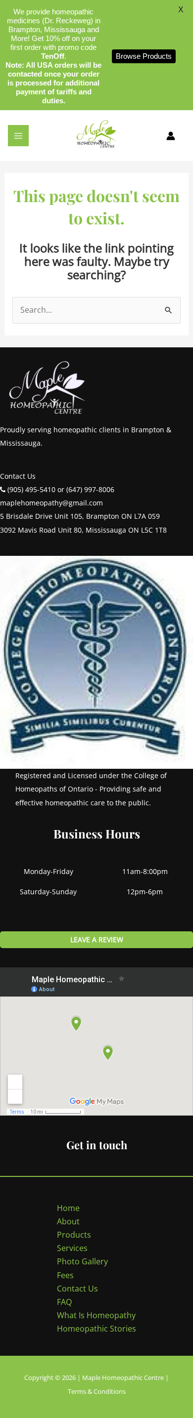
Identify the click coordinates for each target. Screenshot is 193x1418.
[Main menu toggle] (18, 135)
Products (74, 1234)
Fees (65, 1275)
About (68, 1221)
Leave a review (96, 939)
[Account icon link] (170, 135)
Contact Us (77, 1288)
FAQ (64, 1301)
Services (72, 1248)
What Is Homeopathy (96, 1315)
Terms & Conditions (97, 1391)
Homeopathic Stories (96, 1328)
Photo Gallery (82, 1261)
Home (68, 1208)
